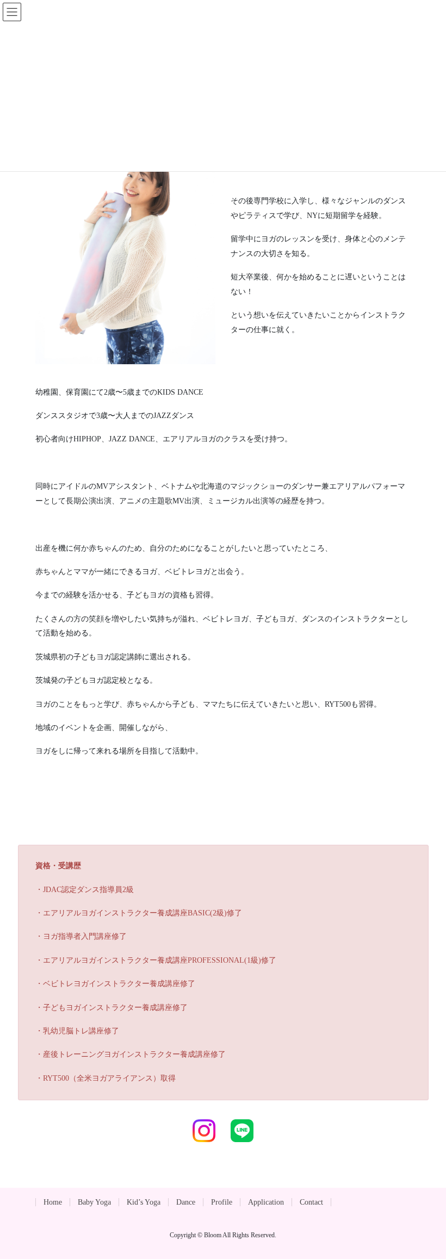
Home (53, 1202)
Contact (311, 1202)
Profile (221, 1202)
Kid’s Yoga (143, 1202)
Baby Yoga (94, 1202)
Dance (185, 1202)
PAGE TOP (425, 1211)
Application (266, 1202)
